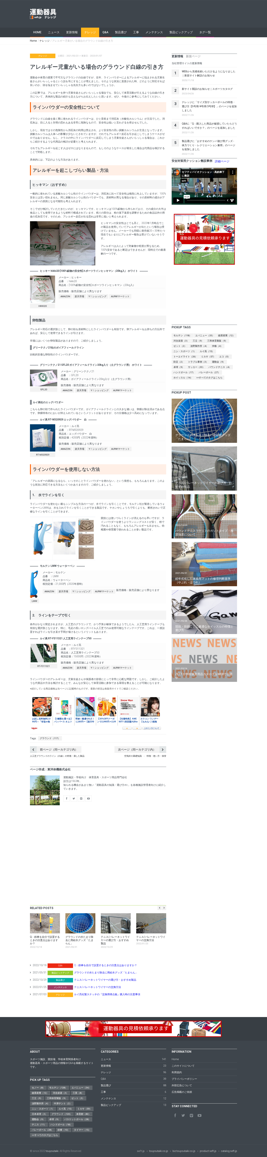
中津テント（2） (63, 1103)
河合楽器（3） (181, 340)
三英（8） (78, 1093)
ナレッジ (90, 32)
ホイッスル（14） (183, 377)
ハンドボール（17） (184, 372)
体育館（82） (83, 1114)
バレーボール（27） (209, 372)
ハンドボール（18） (61, 1124)
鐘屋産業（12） (226, 335)
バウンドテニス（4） (220, 367)
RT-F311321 (43, 666)
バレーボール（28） (42, 1129)
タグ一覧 (205, 32)
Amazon (65, 296)
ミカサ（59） (84, 1108)
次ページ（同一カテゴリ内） (137, 749)
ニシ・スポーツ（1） (184, 351)
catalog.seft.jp (229, 1151)
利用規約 (177, 1072)
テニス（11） (39, 1124)
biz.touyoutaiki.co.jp (184, 1151)
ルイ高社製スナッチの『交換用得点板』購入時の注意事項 (107, 994)
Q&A (105, 32)
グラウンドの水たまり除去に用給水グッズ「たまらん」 (106, 972)
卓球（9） (178, 367)
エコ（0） (224, 356)
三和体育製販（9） (217, 340)
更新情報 (72, 32)
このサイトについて (183, 1065)
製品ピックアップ (181, 32)
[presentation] (177, 56)
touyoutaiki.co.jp (158, 1151)
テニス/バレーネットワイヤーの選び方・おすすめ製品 (105, 979)
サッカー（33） (196, 367)
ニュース (54, 32)
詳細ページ (222, 161)
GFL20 (43, 389)
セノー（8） (38, 1087)
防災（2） (178, 361)
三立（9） (198, 340)
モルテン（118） (182, 335)
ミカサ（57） (208, 356)
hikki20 (43, 306)
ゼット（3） (77, 1098)
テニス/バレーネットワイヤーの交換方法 (97, 987)
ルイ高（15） (207, 351)
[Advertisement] (171, 14)
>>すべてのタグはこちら (209, 377)
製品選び (121, 32)
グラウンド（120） (62, 1114)
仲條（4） (217, 346)
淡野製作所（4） (199, 346)
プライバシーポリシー (184, 1078)
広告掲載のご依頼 (182, 1091)
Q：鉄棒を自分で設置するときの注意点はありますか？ (105, 965)
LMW (34, 601)
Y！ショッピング (97, 296)
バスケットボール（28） (77, 1119)
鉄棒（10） (64, 1129)
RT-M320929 (42, 454)
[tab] (177, 56)
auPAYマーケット (120, 296)
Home (37, 32)
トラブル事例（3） (198, 361)
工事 (136, 32)
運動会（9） (218, 361)
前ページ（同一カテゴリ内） (59, 749)
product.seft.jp (208, 1151)
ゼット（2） (180, 346)
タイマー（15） (82, 1129)
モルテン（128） (58, 1087)
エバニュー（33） (204, 335)
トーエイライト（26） (185, 356)
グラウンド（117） (50, 738)
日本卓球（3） (39, 1114)
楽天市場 (79, 296)
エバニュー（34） (81, 1087)
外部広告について (182, 1085)
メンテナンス (154, 32)
